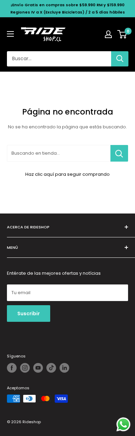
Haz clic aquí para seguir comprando (67, 174)
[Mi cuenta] (108, 34)
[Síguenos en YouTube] (38, 368)
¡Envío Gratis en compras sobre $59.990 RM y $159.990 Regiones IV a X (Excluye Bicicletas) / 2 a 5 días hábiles (67, 8)
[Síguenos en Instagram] (25, 368)
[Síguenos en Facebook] (12, 368)
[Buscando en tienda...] (119, 153)
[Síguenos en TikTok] (51, 368)
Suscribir (28, 313)
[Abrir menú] (10, 34)
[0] (122, 34)
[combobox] (59, 58)
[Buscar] (119, 58)
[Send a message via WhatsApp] (123, 424)
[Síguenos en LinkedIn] (64, 368)
